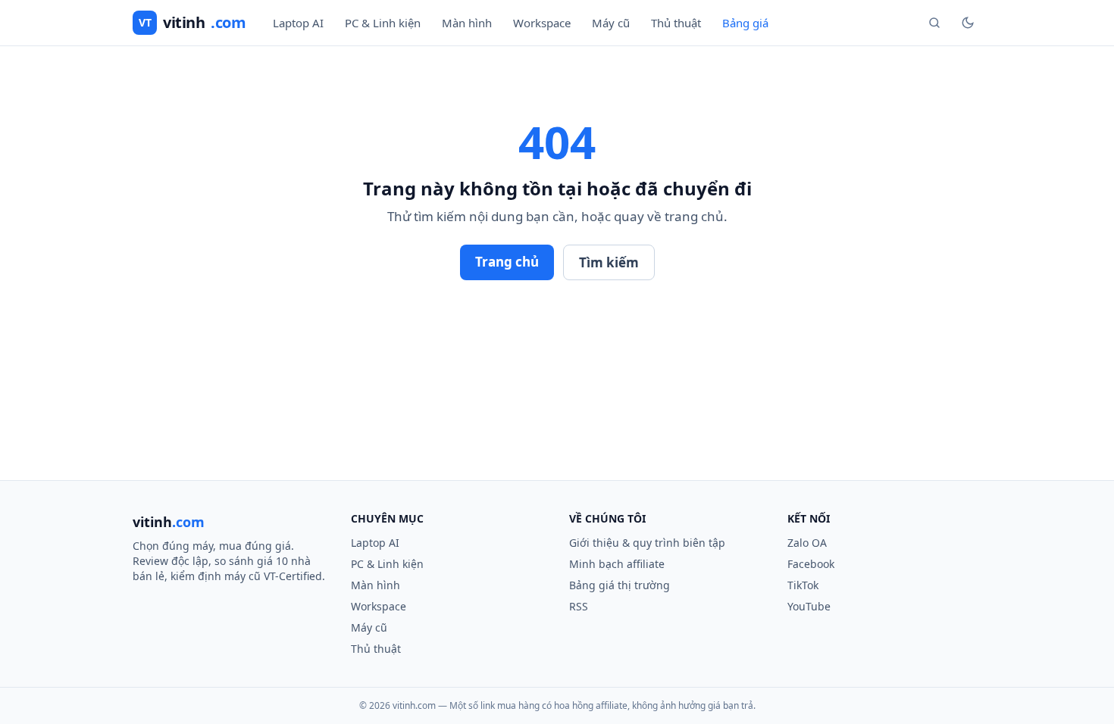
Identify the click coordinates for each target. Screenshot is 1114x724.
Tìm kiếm (609, 262)
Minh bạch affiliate (617, 564)
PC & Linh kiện (383, 22)
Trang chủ (507, 261)
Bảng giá (745, 22)
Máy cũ (611, 22)
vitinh (192, 22)
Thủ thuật (676, 22)
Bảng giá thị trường (619, 585)
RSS (578, 606)
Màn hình (467, 22)
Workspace (542, 22)
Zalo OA (807, 542)
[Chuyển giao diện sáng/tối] (967, 22)
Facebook (810, 564)
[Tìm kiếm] (934, 22)
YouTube (809, 606)
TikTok (802, 585)
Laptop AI (298, 22)
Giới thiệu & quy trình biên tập (647, 542)
